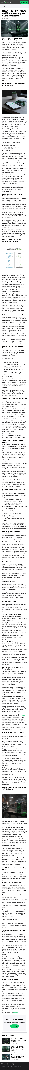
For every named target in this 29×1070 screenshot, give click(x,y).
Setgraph (22, 715)
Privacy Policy (12, 1068)
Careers (17, 1068)
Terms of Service (4, 1068)
